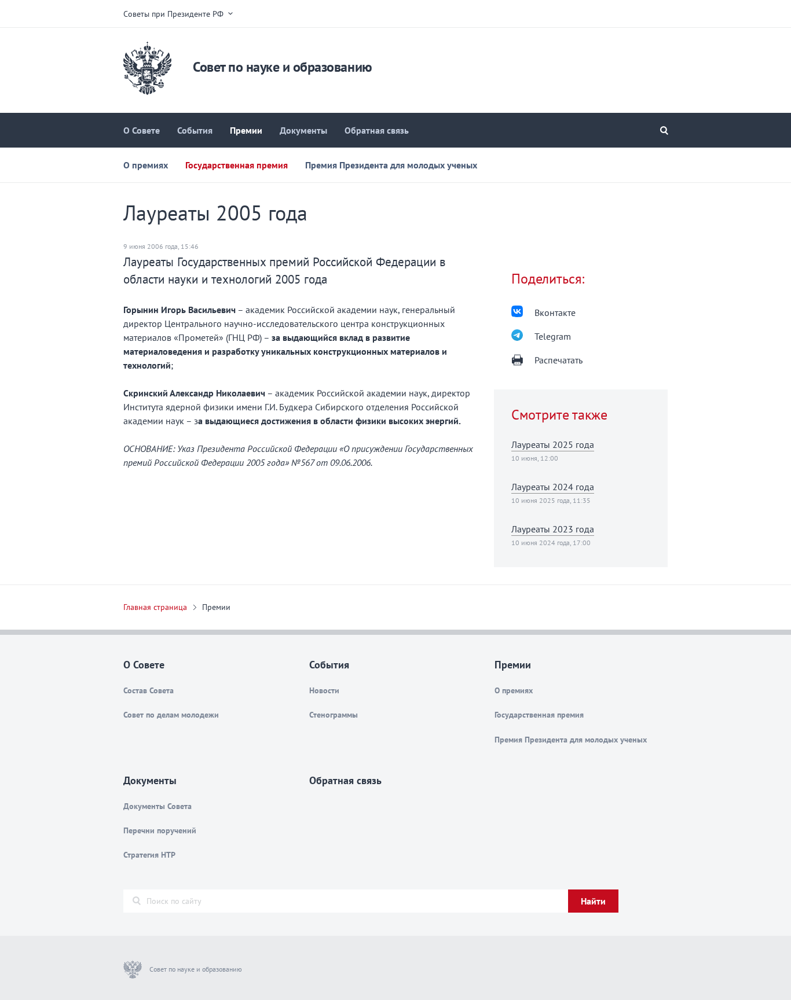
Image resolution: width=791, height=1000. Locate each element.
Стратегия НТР (149, 855)
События (195, 130)
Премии (246, 130)
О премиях (145, 165)
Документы (303, 130)
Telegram (552, 336)
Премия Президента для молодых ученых (391, 165)
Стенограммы (333, 714)
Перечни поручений (159, 830)
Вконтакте (555, 312)
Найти (593, 901)
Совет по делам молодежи (171, 714)
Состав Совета (148, 690)
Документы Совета (157, 806)
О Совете (141, 130)
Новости (324, 690)
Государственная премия (236, 165)
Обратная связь (377, 130)
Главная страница (155, 607)
